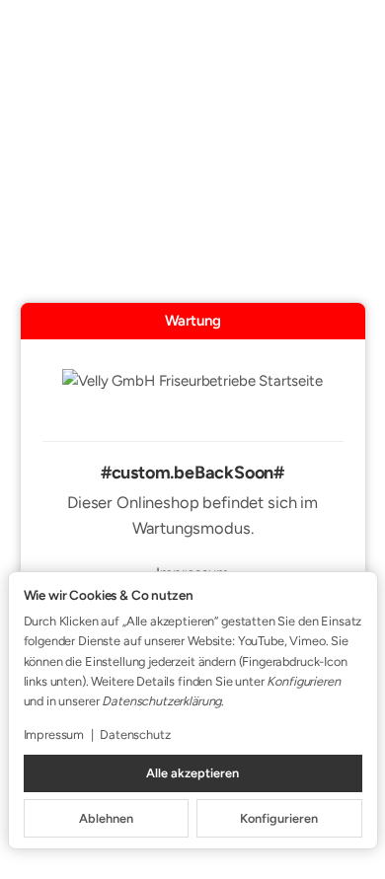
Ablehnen (106, 818)
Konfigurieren (279, 818)
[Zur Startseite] (193, 393)
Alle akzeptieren (192, 773)
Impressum (54, 734)
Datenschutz (135, 734)
